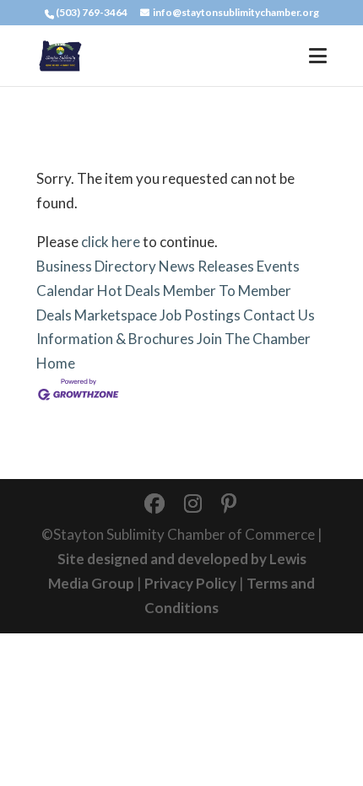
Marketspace (115, 315)
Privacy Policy (190, 583)
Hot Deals (128, 290)
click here (110, 241)
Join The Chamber (254, 338)
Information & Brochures (115, 338)
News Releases (206, 266)
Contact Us (279, 315)
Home (55, 363)
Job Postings (200, 315)
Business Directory (96, 266)
